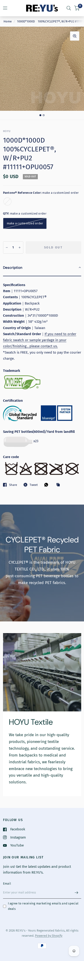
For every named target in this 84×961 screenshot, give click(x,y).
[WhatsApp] (47, 485)
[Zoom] (74, 36)
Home (8, 21)
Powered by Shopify (48, 935)
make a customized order (7, 201)
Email (7, 883)
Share (13, 485)
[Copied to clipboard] (59, 485)
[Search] (69, 8)
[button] (42, 267)
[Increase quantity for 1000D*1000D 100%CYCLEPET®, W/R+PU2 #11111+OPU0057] (19, 247)
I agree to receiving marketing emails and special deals (43, 906)
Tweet (34, 485)
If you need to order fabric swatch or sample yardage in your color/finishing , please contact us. (39, 340)
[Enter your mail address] (76, 892)
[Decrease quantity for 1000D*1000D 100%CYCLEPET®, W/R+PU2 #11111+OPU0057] (6, 247)
